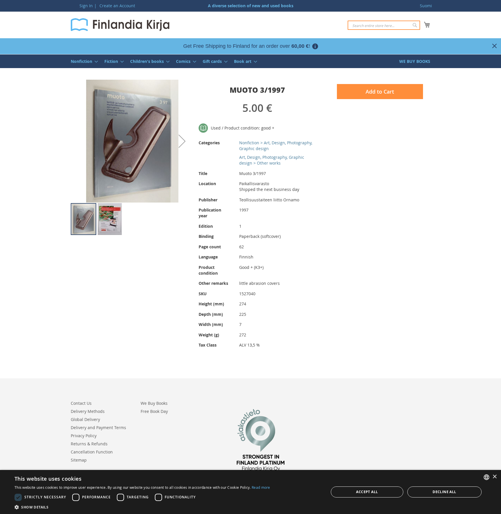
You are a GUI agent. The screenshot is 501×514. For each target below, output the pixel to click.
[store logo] (120, 24)
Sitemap (79, 460)
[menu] (250, 61)
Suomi (426, 5)
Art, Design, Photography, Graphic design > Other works (271, 160)
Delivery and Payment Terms (98, 427)
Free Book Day (154, 411)
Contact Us (81, 403)
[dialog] (250, 492)
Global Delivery (85, 419)
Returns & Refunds (89, 443)
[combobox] (384, 25)
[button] (182, 141)
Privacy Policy (84, 435)
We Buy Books (154, 403)
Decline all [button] (444, 491)
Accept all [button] (367, 491)
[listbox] (486, 477)
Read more (261, 487)
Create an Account (117, 5)
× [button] (494, 477)
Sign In (86, 5)
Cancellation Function (92, 452)
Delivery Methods (88, 411)
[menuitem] (82, 61)
